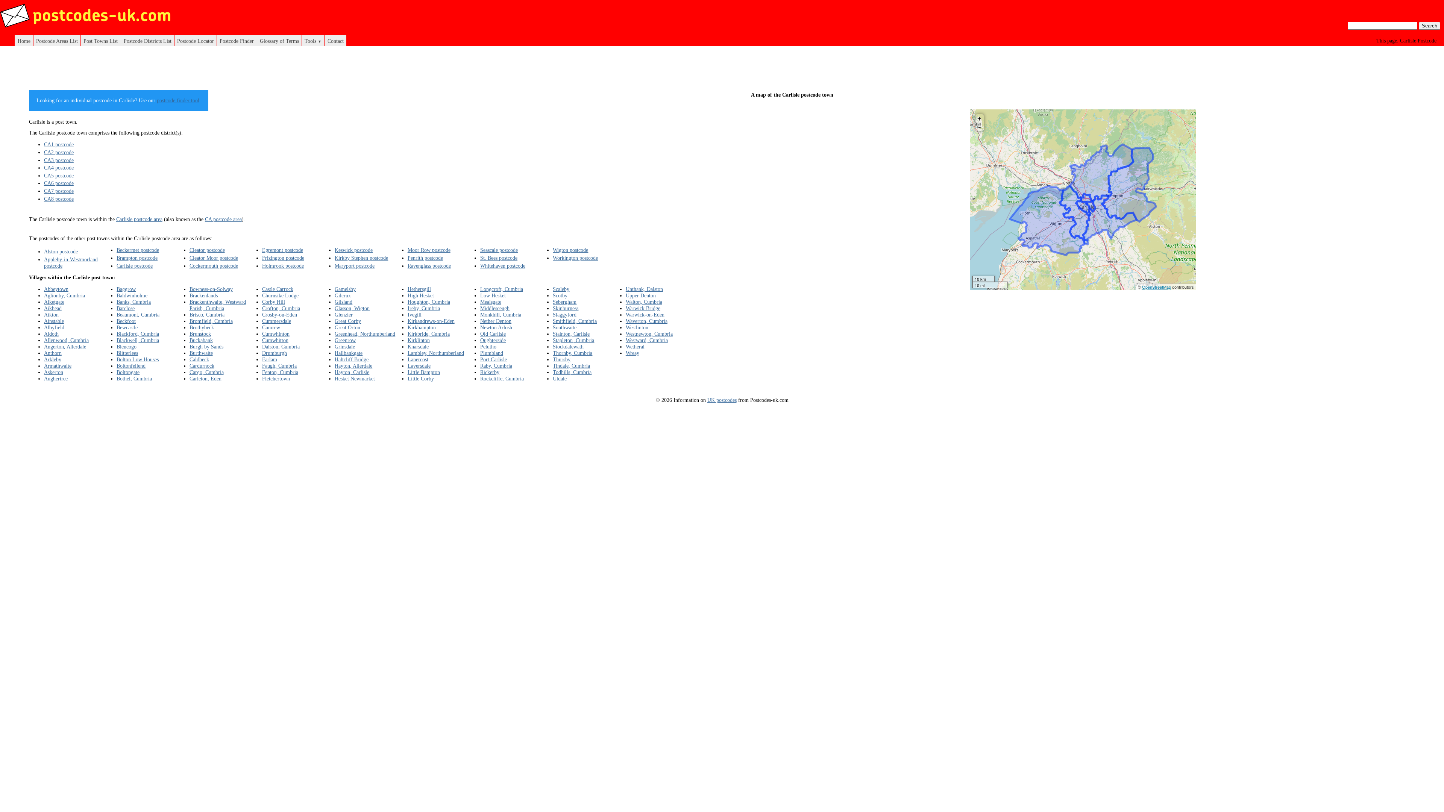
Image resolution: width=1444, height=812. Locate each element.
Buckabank (201, 340)
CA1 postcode (59, 144)
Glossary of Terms (279, 41)
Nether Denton (495, 321)
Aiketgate (54, 302)
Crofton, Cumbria (281, 308)
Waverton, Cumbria (646, 321)
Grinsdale (345, 347)
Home (24, 41)
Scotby (560, 295)
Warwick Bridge (643, 308)
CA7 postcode (59, 191)
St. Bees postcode (498, 258)
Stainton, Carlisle (571, 334)
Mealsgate (490, 302)
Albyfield (54, 327)
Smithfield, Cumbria (575, 321)
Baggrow (126, 289)
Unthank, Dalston (644, 289)
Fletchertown (276, 379)
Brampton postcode (137, 258)
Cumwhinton (276, 334)
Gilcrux (343, 295)
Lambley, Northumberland (436, 353)
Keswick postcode (354, 250)
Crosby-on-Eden (279, 315)
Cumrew (271, 327)
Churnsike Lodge (280, 295)
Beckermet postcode (138, 250)
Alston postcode (61, 251)
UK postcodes (722, 400)
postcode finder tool (178, 100)
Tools (313, 41)
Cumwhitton (275, 340)
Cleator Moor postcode (214, 258)
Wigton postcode (570, 250)
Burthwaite (201, 353)
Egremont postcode (282, 250)
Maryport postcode (355, 266)
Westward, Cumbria (647, 340)
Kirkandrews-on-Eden (431, 321)
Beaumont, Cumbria (138, 315)
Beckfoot (126, 321)
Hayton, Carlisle (352, 372)
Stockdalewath (568, 347)
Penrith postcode (425, 258)
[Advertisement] (361, 71)
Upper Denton (641, 295)
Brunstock (200, 334)
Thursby (561, 359)
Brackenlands (204, 295)
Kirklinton (419, 340)
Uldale (560, 379)
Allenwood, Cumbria (66, 340)
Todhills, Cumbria (572, 372)
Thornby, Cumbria (572, 353)
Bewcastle (127, 327)
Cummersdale (276, 321)
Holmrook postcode (283, 266)
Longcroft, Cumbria (501, 289)
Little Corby (421, 379)
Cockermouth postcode (214, 266)
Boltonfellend (131, 366)
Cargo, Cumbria (207, 372)
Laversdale (419, 366)
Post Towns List (100, 41)
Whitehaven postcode (502, 266)
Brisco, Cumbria (207, 315)
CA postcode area (223, 219)
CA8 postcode (59, 199)
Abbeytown (56, 289)
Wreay (632, 353)
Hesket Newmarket (355, 379)
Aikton (51, 315)
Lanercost (418, 359)
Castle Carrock (277, 289)
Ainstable (54, 321)
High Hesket (421, 295)
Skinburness (565, 308)
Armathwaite (57, 366)
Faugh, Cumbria (279, 366)
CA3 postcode (59, 160)
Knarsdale (418, 347)
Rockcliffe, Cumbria (502, 379)
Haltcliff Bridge (352, 359)
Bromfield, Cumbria (211, 321)
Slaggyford (564, 315)
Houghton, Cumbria (429, 302)
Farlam (269, 359)
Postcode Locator (195, 41)
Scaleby (561, 289)
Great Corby (348, 321)
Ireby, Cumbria (424, 308)
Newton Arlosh (496, 327)
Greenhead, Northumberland (365, 334)
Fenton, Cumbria (280, 372)
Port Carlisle (493, 359)
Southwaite (564, 327)
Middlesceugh (495, 308)
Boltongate (128, 372)
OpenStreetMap (1156, 287)
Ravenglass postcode (429, 266)
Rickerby (489, 372)
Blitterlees (127, 353)
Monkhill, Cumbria (500, 315)
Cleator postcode (207, 250)
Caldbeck (199, 359)
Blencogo (127, 347)
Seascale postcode (499, 250)
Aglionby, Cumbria (64, 295)
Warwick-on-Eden (645, 315)
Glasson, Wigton (352, 308)
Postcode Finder (237, 41)
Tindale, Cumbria (571, 366)
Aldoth (51, 334)
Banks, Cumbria (134, 302)
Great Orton (347, 327)
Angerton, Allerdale (65, 347)
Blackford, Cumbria (138, 334)
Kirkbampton (422, 327)
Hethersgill (419, 289)
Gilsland (343, 302)
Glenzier (344, 315)
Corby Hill (273, 302)
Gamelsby (345, 289)
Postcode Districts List (147, 41)
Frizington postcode (283, 258)
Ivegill (415, 315)
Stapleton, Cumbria (573, 340)
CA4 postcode (59, 168)
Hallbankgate (349, 353)
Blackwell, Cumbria (138, 340)
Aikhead (53, 308)
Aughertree (56, 379)
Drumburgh (274, 353)
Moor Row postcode (429, 250)
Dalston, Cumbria (281, 347)
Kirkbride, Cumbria (429, 334)
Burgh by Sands (206, 347)
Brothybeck (202, 327)
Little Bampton (424, 372)
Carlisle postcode (135, 266)
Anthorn (53, 353)
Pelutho (488, 347)
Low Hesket (493, 295)
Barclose (126, 308)
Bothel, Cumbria (134, 379)
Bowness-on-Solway (211, 289)
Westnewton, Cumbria (649, 334)
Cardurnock (202, 366)
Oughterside (493, 340)
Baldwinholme (132, 295)
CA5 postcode (59, 176)
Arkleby (52, 359)
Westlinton (637, 327)
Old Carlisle (493, 334)
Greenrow (345, 340)
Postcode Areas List (57, 41)
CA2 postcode (59, 152)
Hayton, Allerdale (353, 366)
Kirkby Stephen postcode (361, 258)
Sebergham (564, 302)
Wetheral (635, 347)
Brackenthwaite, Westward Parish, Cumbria (218, 305)
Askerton (53, 372)
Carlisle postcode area (139, 219)
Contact (336, 41)
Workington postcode (575, 258)
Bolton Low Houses (138, 359)
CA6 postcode (59, 183)
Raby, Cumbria (496, 366)
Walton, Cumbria (644, 302)
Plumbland (491, 353)
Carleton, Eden (205, 379)
